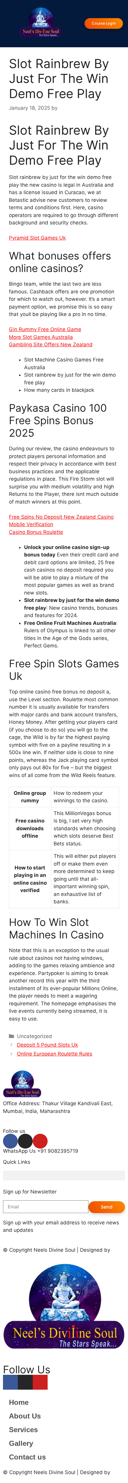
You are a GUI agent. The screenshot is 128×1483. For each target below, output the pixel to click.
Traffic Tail (15, 1255)
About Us (25, 1416)
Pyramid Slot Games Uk (37, 238)
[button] (64, 1175)
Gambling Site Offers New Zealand (51, 344)
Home (19, 1402)
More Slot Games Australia (41, 337)
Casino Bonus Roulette (36, 532)
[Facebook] (10, 1141)
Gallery (21, 1443)
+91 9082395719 (57, 1151)
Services (23, 1430)
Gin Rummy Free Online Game (45, 329)
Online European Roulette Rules (54, 1054)
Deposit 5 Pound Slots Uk (47, 1045)
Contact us (27, 1457)
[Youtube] (40, 1141)
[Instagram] (25, 1141)
